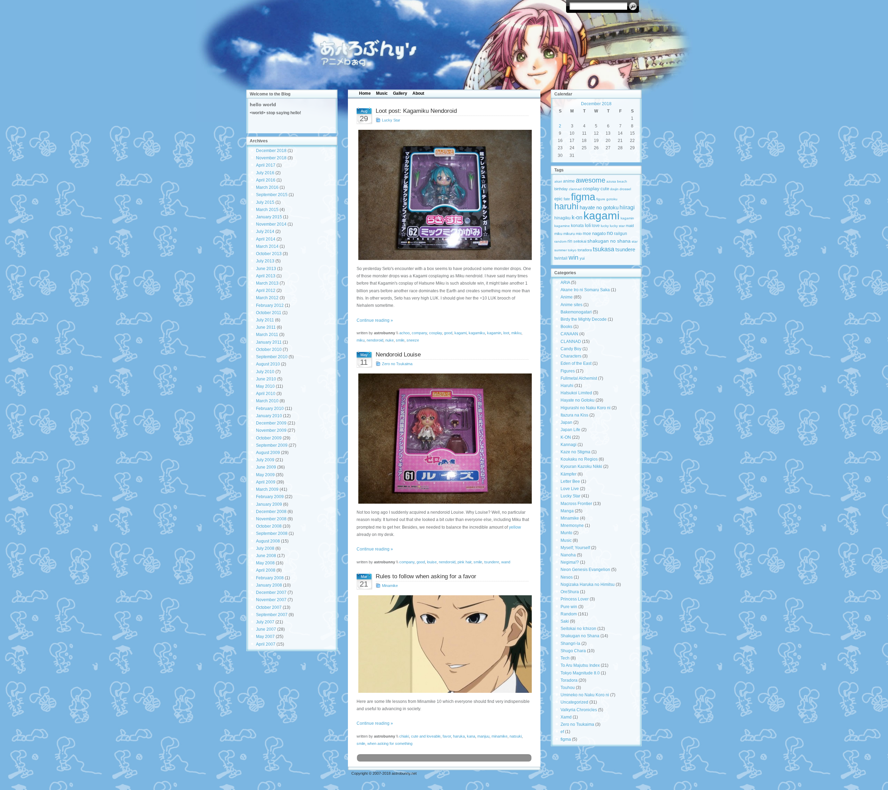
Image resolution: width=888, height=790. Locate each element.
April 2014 (265, 239)
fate (567, 199)
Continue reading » (375, 320)
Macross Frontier (576, 503)
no (610, 233)
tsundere (491, 562)
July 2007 (265, 622)
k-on (577, 217)
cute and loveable (426, 736)
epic (558, 198)
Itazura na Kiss (574, 415)
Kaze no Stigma (575, 451)
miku (361, 340)
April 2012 (265, 290)
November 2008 (271, 518)
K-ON (566, 437)
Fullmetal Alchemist (579, 378)
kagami (460, 333)
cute (604, 188)
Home (365, 93)
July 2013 (265, 261)
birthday (561, 189)
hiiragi (627, 207)
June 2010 (266, 379)
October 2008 (269, 526)
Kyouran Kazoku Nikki (581, 466)
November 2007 (271, 599)
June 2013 (266, 268)
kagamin (494, 333)
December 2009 (271, 423)
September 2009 (272, 445)
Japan (566, 422)
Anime (567, 297)
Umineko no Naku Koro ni (585, 694)
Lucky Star (391, 120)
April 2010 (265, 393)
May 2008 (265, 563)
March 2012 (267, 297)
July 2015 (265, 202)
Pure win (569, 606)
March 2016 (267, 187)
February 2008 (270, 577)
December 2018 (271, 150)
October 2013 (269, 253)
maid (630, 226)
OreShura (570, 591)
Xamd (566, 717)
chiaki (404, 736)
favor (447, 736)
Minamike (390, 585)
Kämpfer (569, 474)
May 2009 (265, 474)
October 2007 (269, 607)
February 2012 (270, 305)
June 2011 (266, 327)
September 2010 (272, 356)
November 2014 (271, 224)
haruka (459, 736)
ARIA (565, 282)
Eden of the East (576, 363)
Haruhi (567, 385)
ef (562, 731)
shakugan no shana (609, 241)
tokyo (572, 250)
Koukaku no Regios (579, 459)
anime (569, 181)
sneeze (413, 340)
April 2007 (265, 644)
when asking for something (389, 743)
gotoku (611, 199)
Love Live (570, 488)
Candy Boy (571, 348)
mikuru (569, 234)
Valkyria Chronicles (579, 709)
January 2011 (269, 342)
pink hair (464, 562)
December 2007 (271, 592)
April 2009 (265, 482)
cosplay (435, 333)
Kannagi (569, 444)
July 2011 (265, 320)
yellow (515, 527)
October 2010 (269, 349)
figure (600, 199)
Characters (571, 356)
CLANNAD (571, 341)
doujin (614, 189)
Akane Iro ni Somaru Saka (585, 289)
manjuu (483, 736)
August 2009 (268, 452)
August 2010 (268, 364)
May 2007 (265, 636)
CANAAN (569, 333)
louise (432, 562)
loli (588, 225)
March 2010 (267, 400)
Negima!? (570, 562)
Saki (565, 621)
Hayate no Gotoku (578, 400)
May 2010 (265, 386)
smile (400, 340)
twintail (560, 258)
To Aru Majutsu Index (580, 665)
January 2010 (269, 415)
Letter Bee (570, 481)
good (448, 333)
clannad (575, 189)
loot (506, 333)
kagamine (562, 226)
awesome (590, 180)
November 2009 (271, 430)
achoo (404, 333)
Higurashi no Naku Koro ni (585, 407)
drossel (625, 189)
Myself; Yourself (575, 547)
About (418, 93)
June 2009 (266, 467)
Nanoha (568, 555)
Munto (566, 532)
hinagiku (562, 218)
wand (505, 562)
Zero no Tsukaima (397, 364)
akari (558, 181)
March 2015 (267, 209)
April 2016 (265, 180)
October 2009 (269, 438)
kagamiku (477, 333)
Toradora (569, 680)
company (419, 333)
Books (566, 326)
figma (583, 196)
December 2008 (271, 511)
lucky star (617, 226)
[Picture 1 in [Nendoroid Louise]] (444, 438)
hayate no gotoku (599, 207)
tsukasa (603, 249)
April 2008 (265, 570)
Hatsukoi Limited (576, 392)
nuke (389, 340)
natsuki (516, 736)
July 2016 (265, 172)
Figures (568, 371)
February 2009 (270, 496)
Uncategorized (574, 702)
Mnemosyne (572, 525)
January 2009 (269, 504)
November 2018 (271, 158)
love (596, 225)
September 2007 (272, 614)
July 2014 (265, 231)
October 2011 (268, 312)
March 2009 (267, 489)
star (635, 241)
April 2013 (265, 276)
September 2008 (272, 533)
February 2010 (270, 408)
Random (569, 614)
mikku (516, 333)
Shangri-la (570, 643)
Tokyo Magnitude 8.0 (580, 673)
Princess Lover (575, 599)
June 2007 (266, 629)
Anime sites (571, 304)
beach (622, 181)
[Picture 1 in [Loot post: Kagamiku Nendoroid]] (444, 195)
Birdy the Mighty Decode (584, 319)
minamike (499, 736)
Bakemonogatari (576, 312)
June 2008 (266, 555)
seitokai (579, 241)
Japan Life (570, 429)
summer (560, 250)
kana (471, 736)
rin (569, 241)
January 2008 (269, 585)
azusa (611, 181)
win (574, 257)
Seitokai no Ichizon (578, 628)
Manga (567, 511)
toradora (585, 250)
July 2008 (265, 548)
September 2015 (272, 194)
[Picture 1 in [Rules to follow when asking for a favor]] (444, 644)
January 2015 (269, 217)
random (560, 241)
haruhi (566, 206)
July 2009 (265, 459)
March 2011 (267, 334)
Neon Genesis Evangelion (585, 569)
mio (579, 234)
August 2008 (268, 541)
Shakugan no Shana (580, 635)
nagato (599, 233)
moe (587, 233)
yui (582, 258)
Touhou (568, 687)
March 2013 (267, 283)
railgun (620, 233)
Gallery (400, 93)
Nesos (567, 577)
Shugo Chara (573, 650)
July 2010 (265, 371)
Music (382, 93)
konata (577, 225)
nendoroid (375, 340)
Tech (565, 658)
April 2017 (265, 165)
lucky (605, 226)
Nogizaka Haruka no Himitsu (588, 584)
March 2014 (267, 246)
